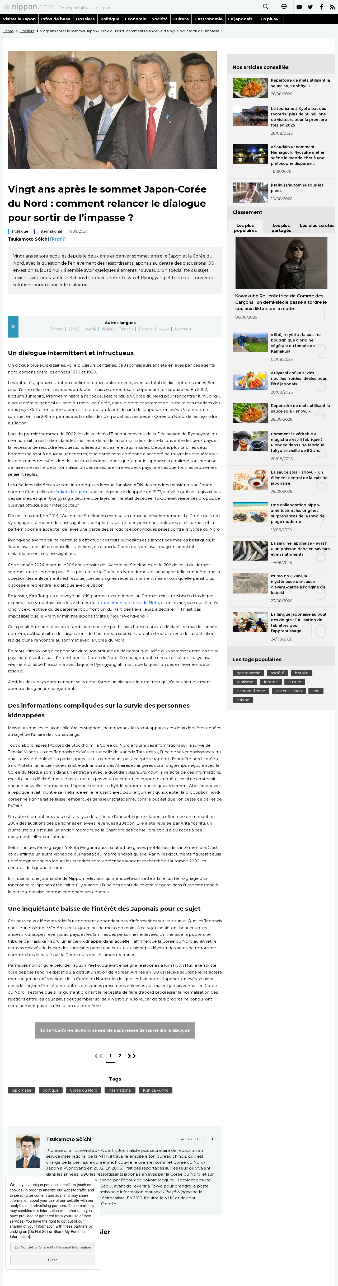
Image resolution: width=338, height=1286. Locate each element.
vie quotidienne (251, 691)
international (120, 1090)
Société (160, 18)
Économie (135, 18)
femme (271, 682)
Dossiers (85, 18)
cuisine (243, 700)
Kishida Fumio (156, 1090)
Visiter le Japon (19, 18)
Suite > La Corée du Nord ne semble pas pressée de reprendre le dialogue (115, 1030)
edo (316, 691)
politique (51, 1090)
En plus (268, 18)
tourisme (245, 682)
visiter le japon (289, 691)
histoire (301, 673)
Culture (181, 18)
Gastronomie (208, 18)
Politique (109, 18)
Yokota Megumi (72, 491)
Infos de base (56, 18)
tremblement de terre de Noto (127, 602)
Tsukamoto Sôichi (37, 239)
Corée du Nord (83, 1090)
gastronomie (248, 673)
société (277, 673)
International (50, 231)
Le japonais (240, 18)
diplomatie (21, 1090)
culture (294, 682)
